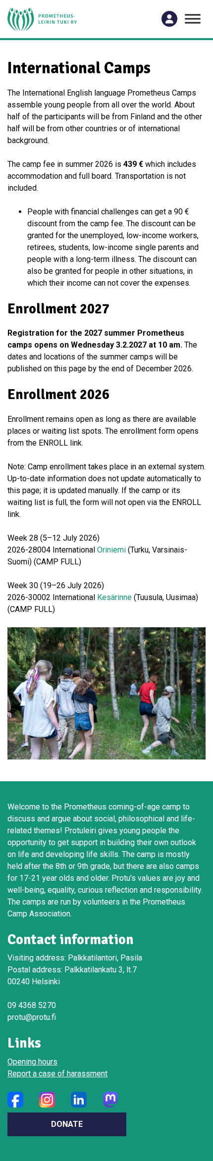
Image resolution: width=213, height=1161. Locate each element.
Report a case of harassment (57, 1073)
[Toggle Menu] (193, 19)
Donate (67, 1124)
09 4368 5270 (31, 1005)
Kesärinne (114, 597)
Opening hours (32, 1061)
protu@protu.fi (31, 1017)
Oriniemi (111, 550)
